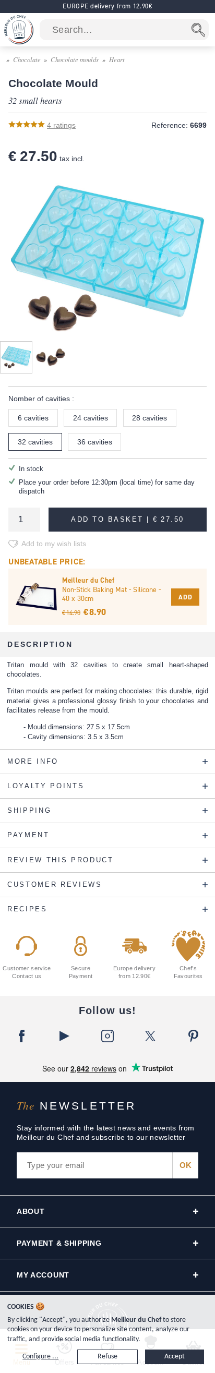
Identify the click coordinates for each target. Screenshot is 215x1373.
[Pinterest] (193, 1036)
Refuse (107, 1356)
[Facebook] (21, 1036)
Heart (117, 59)
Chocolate (27, 59)
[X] (150, 1036)
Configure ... (40, 1356)
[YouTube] (64, 1036)
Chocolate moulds (75, 59)
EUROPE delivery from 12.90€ (107, 6)
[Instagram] (107, 1036)
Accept (174, 1356)
